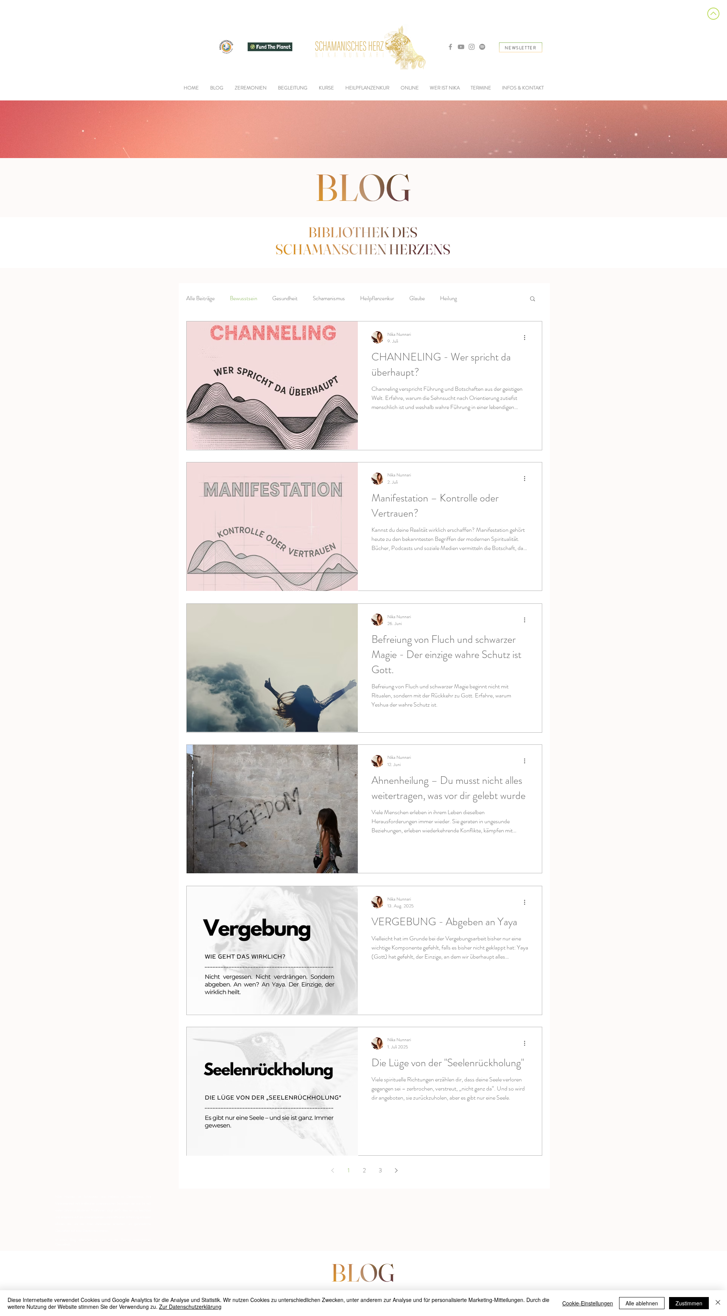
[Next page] (396, 1170)
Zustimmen (689, 1303)
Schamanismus (329, 298)
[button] (292, 87)
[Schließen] (717, 1303)
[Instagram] (472, 47)
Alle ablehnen (642, 1303)
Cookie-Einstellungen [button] (587, 1303)
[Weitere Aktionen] (527, 337)
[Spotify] (482, 47)
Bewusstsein (243, 298)
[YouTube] (461, 47)
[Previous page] (332, 1170)
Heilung (448, 298)
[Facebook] (450, 47)
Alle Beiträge (200, 298)
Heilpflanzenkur (377, 298)
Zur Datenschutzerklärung (190, 1306)
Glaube (417, 298)
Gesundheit (285, 298)
